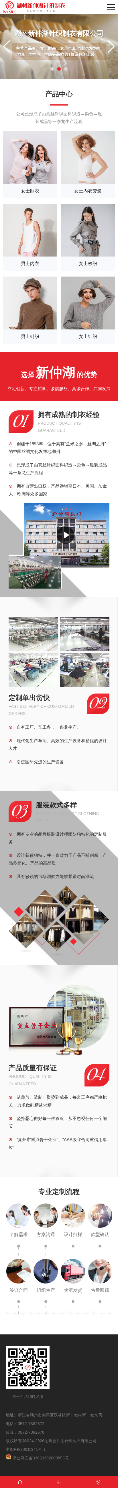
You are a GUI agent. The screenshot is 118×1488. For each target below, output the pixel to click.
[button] (52, 69)
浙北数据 (40, 1466)
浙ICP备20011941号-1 (26, 1449)
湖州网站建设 (18, 1466)
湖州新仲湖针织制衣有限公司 (70, 1441)
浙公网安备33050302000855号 (40, 1458)
